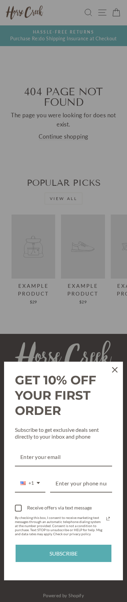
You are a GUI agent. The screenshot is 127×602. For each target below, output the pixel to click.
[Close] (115, 370)
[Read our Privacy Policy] (108, 519)
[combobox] (30, 484)
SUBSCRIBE (63, 553)
